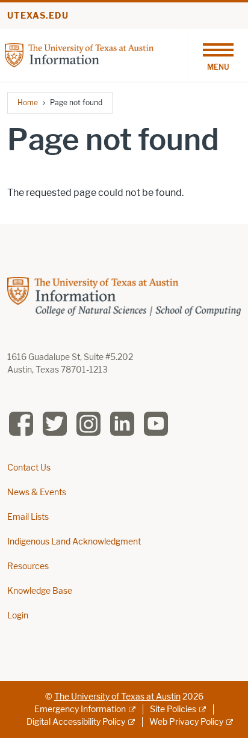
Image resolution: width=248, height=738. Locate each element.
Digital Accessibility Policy (75, 722)
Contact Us (29, 468)
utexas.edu (38, 16)
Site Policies (173, 709)
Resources (28, 566)
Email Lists (28, 517)
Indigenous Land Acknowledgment (74, 542)
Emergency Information (80, 709)
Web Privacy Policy (186, 722)
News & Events (36, 492)
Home (27, 102)
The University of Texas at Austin (117, 697)
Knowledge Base (39, 591)
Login (17, 616)
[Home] (79, 54)
